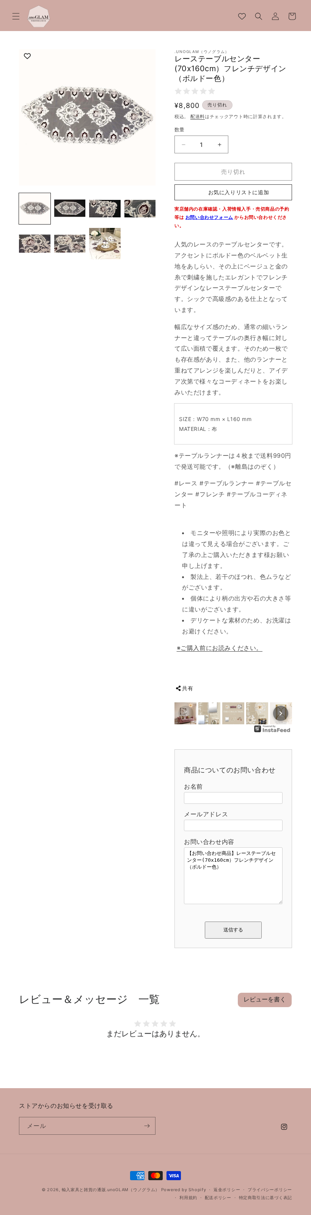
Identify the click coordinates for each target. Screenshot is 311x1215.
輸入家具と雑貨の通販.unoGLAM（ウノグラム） (111, 1189)
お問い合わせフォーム (209, 217)
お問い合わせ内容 (209, 841)
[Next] (280, 713)
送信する (233, 930)
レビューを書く (264, 999)
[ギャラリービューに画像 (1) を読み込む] (34, 209)
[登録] (146, 1126)
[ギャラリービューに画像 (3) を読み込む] (105, 209)
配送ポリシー (218, 1197)
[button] (16, 16)
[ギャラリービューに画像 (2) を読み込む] (70, 209)
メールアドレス (206, 814)
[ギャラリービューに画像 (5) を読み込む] (34, 243)
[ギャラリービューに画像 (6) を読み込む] (70, 243)
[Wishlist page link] (242, 16)
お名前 (193, 786)
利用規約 (188, 1197)
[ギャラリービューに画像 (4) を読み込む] (140, 209)
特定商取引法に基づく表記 (265, 1197)
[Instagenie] (272, 731)
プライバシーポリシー (270, 1189)
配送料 (197, 116)
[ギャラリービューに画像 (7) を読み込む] (105, 243)
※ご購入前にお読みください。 (219, 648)
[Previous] (185, 713)
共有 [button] (187, 688)
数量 (179, 129)
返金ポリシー (227, 1189)
